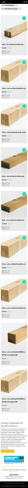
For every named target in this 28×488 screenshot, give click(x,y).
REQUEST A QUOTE (7, 451)
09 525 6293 (14, 471)
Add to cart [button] (7, 51)
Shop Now (6, 53)
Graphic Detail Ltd (15, 486)
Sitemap (22, 483)
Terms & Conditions (15, 483)
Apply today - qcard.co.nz (10, 466)
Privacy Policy (7, 483)
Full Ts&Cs (22, 466)
